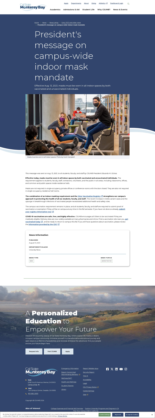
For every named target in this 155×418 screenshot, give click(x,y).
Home (36, 22)
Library (63, 389)
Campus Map (32, 384)
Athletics (102, 3)
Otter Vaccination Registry (89, 196)
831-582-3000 (33, 393)
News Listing (54, 22)
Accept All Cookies (132, 414)
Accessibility (87, 380)
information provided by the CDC (43, 224)
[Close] (152, 415)
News (44, 22)
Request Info (34, 351)
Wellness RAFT (66, 378)
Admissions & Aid (71, 10)
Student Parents (67, 386)
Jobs (84, 394)
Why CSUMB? (103, 10)
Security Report (88, 372)
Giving (93, 3)
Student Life (88, 10)
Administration (107, 261)
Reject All (118, 414)
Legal (85, 383)
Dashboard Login (116, 3)
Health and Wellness (68, 382)
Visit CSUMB (52, 351)
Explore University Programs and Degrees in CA (102, 408)
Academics (55, 10)
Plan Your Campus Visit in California (85, 411)
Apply (66, 3)
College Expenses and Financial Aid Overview (67, 408)
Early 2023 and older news (71, 22)
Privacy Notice (62, 416)
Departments (76, 3)
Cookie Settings (88, 391)
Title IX (85, 376)
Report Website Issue (90, 368)
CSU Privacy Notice (90, 387)
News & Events (120, 10)
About (86, 3)
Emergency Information (70, 368)
